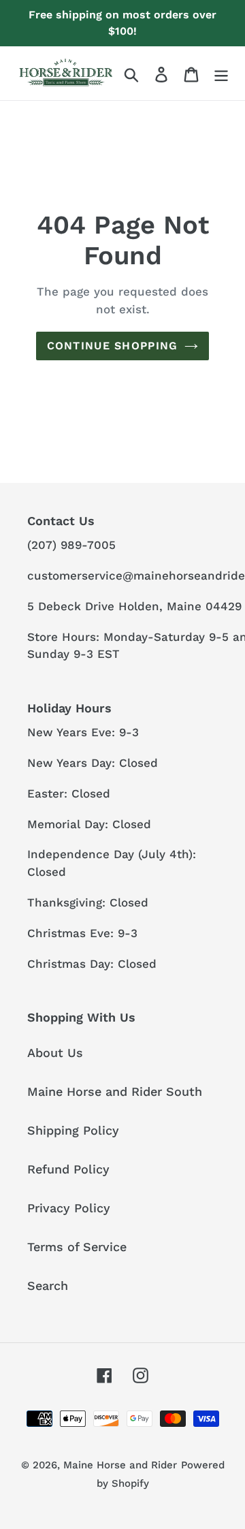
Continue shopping (112, 345)
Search (47, 1285)
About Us (55, 1052)
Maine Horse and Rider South (114, 1091)
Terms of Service (77, 1247)
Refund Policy (68, 1169)
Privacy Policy (68, 1208)
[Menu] (221, 73)
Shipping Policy (73, 1130)
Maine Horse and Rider (120, 1465)
